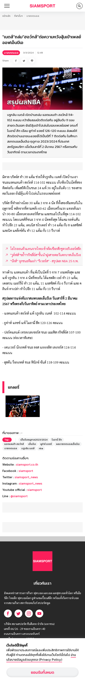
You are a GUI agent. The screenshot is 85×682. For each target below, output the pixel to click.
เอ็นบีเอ (32, 444)
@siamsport (18, 496)
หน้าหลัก (6, 16)
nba (41, 448)
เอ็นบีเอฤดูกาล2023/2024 (33, 440)
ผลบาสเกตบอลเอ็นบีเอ (68, 444)
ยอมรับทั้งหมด (42, 672)
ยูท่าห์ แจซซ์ (46, 444)
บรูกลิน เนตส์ (28, 448)
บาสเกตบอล (32, 16)
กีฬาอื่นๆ (18, 16)
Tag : (7, 440)
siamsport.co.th (27, 464)
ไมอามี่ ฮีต (57, 440)
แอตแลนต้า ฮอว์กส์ (14, 444)
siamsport (26, 470)
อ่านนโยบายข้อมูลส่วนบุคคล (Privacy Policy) (41, 657)
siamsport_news (26, 477)
